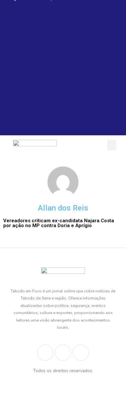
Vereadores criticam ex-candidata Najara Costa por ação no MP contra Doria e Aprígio (58, 223)
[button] (111, 145)
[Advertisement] (63, 72)
